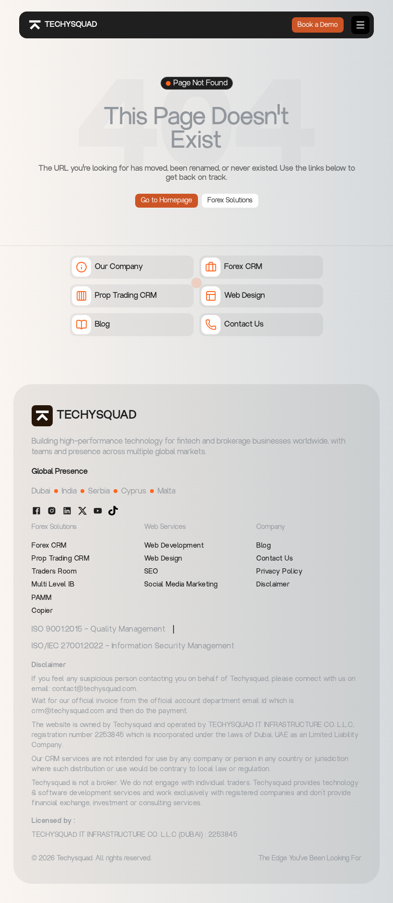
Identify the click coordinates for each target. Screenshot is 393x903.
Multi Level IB (53, 584)
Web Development (174, 546)
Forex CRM (49, 546)
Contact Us (274, 559)
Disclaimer (272, 584)
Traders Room (54, 571)
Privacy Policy (279, 571)
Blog (263, 546)
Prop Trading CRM (60, 559)
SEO (151, 571)
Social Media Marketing (181, 584)
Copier (42, 611)
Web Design (163, 559)
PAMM (41, 598)
